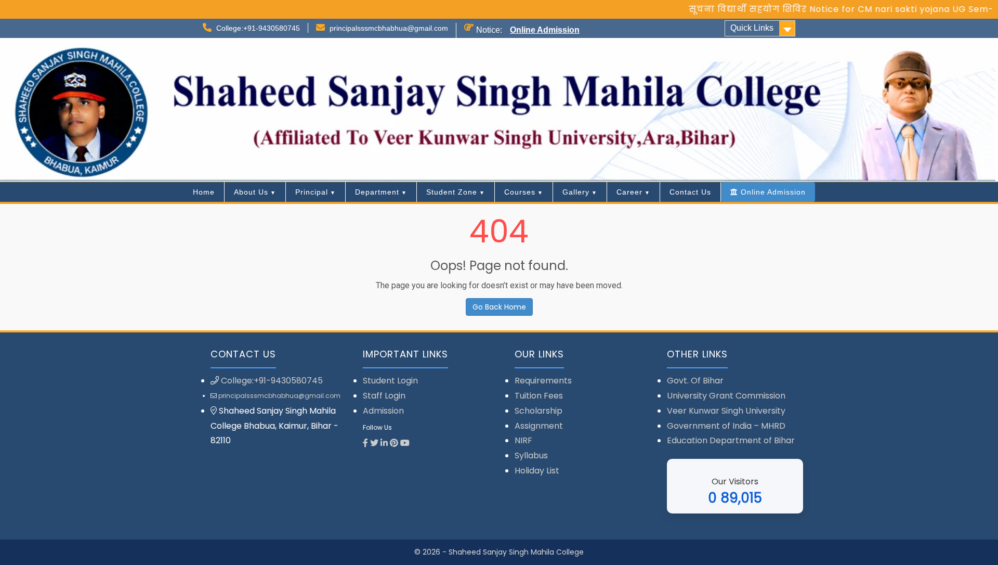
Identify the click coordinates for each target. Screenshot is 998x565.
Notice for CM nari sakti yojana (863, 9)
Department (377, 192)
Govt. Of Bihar (695, 381)
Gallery (575, 192)
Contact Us (690, 192)
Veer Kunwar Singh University (726, 411)
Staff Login (384, 396)
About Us (251, 192)
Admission (383, 411)
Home (204, 192)
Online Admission (545, 29)
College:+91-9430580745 (258, 28)
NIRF (523, 440)
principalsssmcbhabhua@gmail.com (389, 28)
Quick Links (751, 27)
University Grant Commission (726, 396)
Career (629, 192)
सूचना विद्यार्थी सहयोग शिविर (732, 9)
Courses (519, 192)
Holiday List (537, 471)
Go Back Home (499, 307)
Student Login (390, 381)
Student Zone (451, 192)
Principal (311, 192)
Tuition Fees (539, 396)
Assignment (539, 426)
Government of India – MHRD (726, 426)
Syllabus (531, 455)
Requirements (543, 381)
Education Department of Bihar (731, 440)
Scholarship (538, 411)
